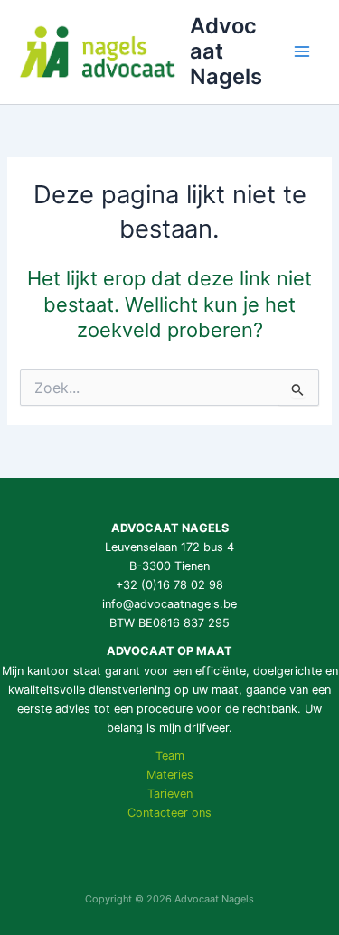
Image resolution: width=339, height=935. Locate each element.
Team (169, 755)
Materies (169, 774)
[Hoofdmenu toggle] (302, 51)
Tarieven (170, 793)
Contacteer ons (169, 812)
